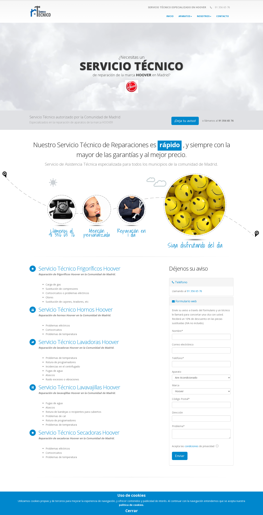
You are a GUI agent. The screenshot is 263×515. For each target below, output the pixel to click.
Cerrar (131, 510)
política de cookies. (131, 505)
